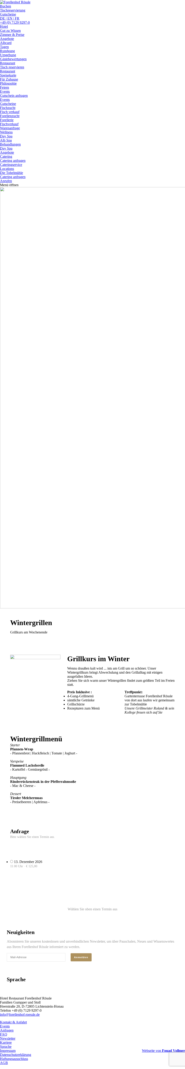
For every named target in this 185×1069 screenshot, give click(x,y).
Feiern (4, 87)
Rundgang (7, 51)
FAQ (3, 1034)
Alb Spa (6, 140)
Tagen (4, 47)
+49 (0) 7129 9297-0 (15, 22)
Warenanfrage (10, 128)
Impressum (8, 1051)
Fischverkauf (9, 124)
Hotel (4, 26)
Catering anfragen (12, 177)
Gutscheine (8, 14)
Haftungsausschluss (14, 1059)
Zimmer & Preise (12, 35)
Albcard (6, 43)
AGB (4, 1063)
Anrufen (6, 181)
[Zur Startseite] (15, 2)
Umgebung (8, 55)
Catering (6, 156)
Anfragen (7, 1030)
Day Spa (6, 148)
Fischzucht (7, 108)
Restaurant (7, 63)
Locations (7, 169)
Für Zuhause (9, 79)
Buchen (5, 6)
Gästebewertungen (13, 59)
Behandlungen (10, 144)
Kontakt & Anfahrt (13, 1022)
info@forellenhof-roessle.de (20, 1014)
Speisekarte (8, 75)
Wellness (6, 132)
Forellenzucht (9, 116)
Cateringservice (11, 165)
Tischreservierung (12, 10)
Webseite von (163, 1051)
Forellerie (7, 120)
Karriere (6, 1042)
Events (5, 91)
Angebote (7, 39)
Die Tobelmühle (11, 173)
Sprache (6, 1046)
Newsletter (7, 1038)
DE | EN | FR (9, 18)
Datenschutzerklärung (15, 1055)
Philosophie (8, 83)
